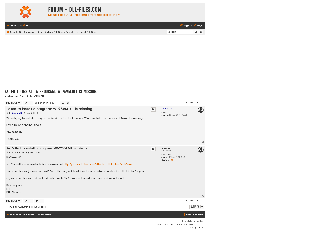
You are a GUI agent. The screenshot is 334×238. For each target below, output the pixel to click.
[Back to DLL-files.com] (26, 12)
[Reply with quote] (153, 109)
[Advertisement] (105, 61)
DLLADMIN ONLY (38, 96)
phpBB (169, 224)
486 (170, 155)
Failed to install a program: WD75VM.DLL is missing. (51, 91)
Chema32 (166, 108)
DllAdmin (24, 96)
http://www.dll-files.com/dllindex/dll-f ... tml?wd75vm (98, 164)
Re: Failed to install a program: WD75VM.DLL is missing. (47, 148)
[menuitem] (26, 25)
